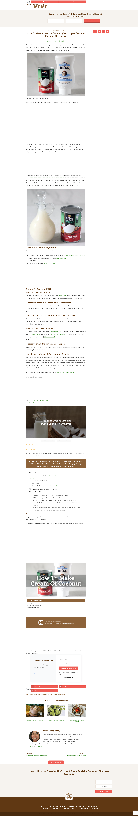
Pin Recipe (65, 441)
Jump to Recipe (51, 41)
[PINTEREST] (70, 803)
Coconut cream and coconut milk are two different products (46, 178)
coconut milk (62, 296)
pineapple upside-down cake (59, 334)
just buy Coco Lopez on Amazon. (66, 372)
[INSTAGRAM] (67, 803)
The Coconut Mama (36, 4)
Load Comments (56, 762)
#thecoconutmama (70, 623)
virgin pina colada (55, 332)
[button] (43, 673)
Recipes (55, 694)
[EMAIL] (64, 803)
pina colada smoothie (34, 334)
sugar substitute (61, 258)
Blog (46, 694)
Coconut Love (50, 694)
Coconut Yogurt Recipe (35, 403)
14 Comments (61, 30)
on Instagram (39, 746)
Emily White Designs (93, 813)
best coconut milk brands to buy (75, 255)
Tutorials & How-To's (61, 694)
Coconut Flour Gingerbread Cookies (76, 754)
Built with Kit (68, 677)
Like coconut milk (49, 337)
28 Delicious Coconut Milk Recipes (39, 400)
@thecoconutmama (50, 623)
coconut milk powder (50, 263)
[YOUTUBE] (73, 803)
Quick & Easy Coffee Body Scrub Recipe (36, 754)
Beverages (42, 694)
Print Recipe (61, 41)
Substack (31, 746)
